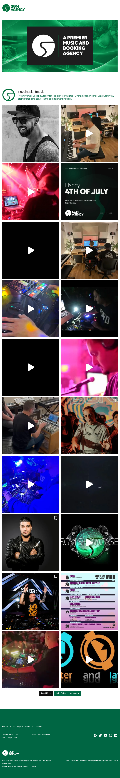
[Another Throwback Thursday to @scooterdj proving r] (30, 191)
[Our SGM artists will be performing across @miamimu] (89, 601)
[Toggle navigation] (115, 8)
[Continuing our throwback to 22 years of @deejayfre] (30, 367)
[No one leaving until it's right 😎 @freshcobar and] (89, 250)
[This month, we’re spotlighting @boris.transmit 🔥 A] (89, 425)
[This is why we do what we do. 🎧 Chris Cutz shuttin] (30, 308)
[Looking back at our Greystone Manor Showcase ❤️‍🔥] (89, 542)
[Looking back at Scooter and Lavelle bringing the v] (89, 659)
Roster (5, 726)
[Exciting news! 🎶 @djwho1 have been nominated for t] (30, 542)
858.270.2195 (38, 734)
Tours (12, 726)
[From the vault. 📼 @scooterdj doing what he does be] (30, 250)
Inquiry (20, 726)
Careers (38, 726)
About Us (29, 726)
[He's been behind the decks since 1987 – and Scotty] (30, 133)
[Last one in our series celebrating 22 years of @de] (89, 308)
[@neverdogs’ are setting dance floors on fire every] (30, 659)
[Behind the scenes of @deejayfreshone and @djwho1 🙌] (89, 133)
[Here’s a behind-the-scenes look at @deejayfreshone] (30, 425)
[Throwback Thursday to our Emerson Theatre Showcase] (89, 484)
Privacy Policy (8, 766)
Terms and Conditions (26, 766)
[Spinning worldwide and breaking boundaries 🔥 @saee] (30, 601)
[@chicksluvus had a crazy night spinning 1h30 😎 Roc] (30, 484)
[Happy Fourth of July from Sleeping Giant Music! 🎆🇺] (89, 191)
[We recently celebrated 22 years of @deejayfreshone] (89, 367)
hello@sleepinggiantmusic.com (103, 760)
